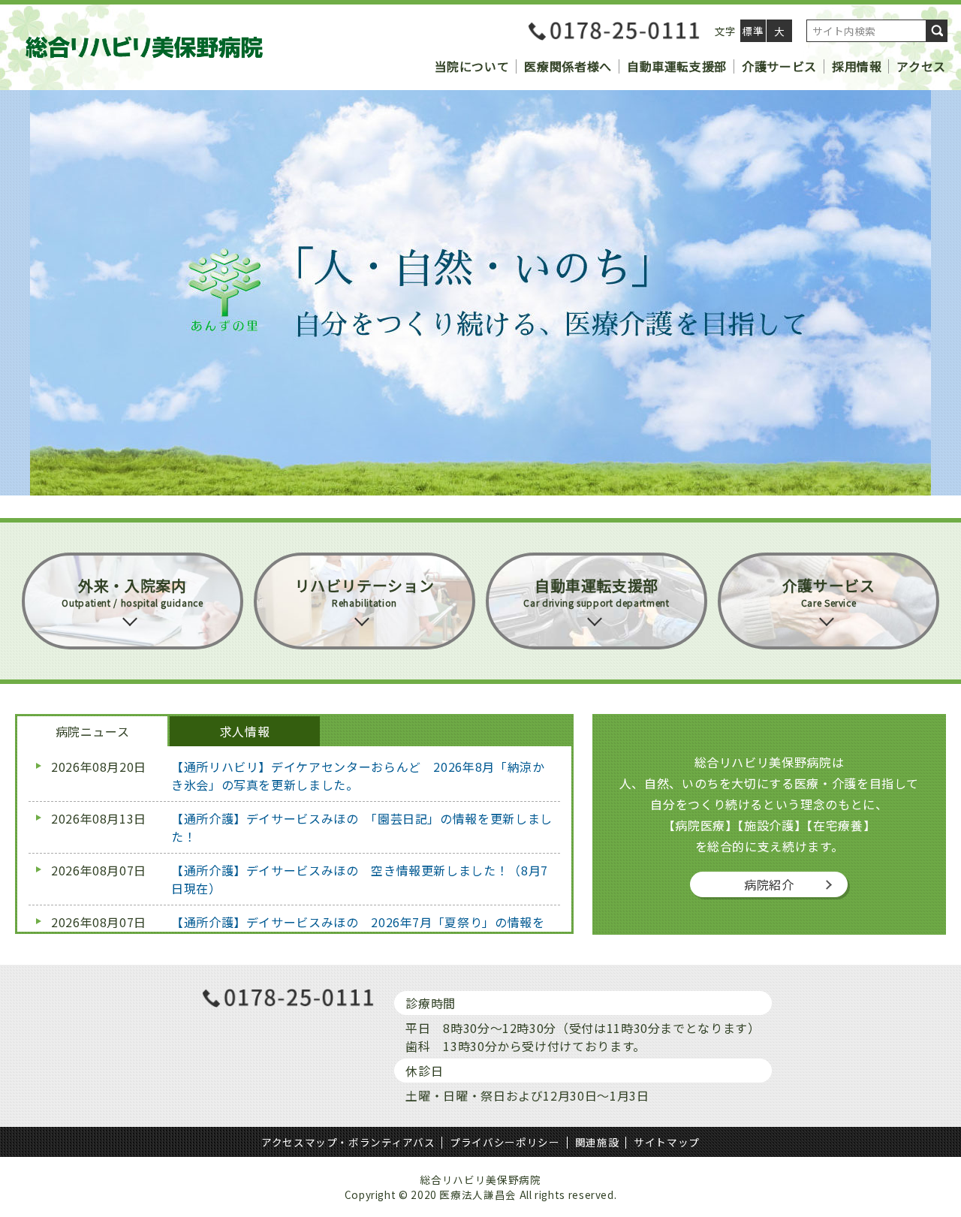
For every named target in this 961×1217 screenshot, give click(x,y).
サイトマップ (667, 1141)
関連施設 (597, 1141)
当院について (472, 66)
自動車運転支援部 (677, 66)
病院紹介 (769, 884)
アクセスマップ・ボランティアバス (348, 1141)
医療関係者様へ (567, 66)
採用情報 (857, 66)
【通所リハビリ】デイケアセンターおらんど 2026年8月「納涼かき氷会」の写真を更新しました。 (357, 776)
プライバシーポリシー (504, 1141)
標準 (753, 30)
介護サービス (779, 66)
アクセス (921, 66)
